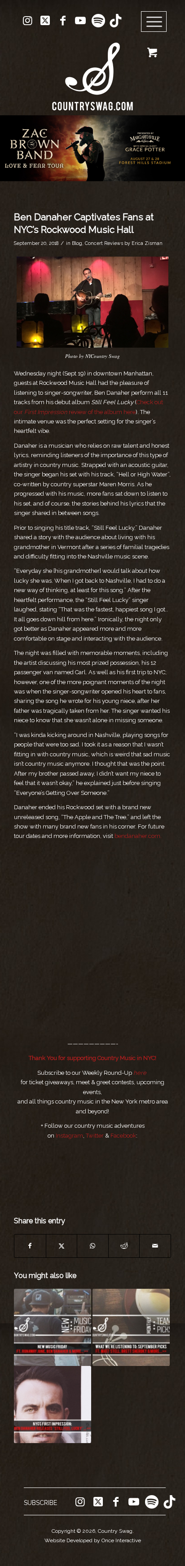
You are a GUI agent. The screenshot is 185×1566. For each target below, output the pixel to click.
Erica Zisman (147, 243)
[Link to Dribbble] (115, 20)
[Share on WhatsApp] (92, 1245)
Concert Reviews (104, 243)
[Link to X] (45, 20)
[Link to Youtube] (80, 20)
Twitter (95, 1135)
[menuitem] (157, 22)
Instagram (69, 1135)
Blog (77, 243)
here (139, 1072)
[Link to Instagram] (28, 20)
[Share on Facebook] (30, 1245)
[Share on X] (61, 1245)
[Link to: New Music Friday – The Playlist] (52, 1327)
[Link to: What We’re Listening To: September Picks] (131, 1327)
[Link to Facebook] (63, 20)
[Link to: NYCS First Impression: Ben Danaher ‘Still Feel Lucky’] (52, 1404)
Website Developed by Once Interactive (92, 1540)
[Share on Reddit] (124, 1245)
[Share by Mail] (155, 1245)
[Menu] (154, 22)
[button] (92, 148)
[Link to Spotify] (98, 20)
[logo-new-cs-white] (92, 69)
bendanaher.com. (138, 836)
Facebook (123, 1135)
